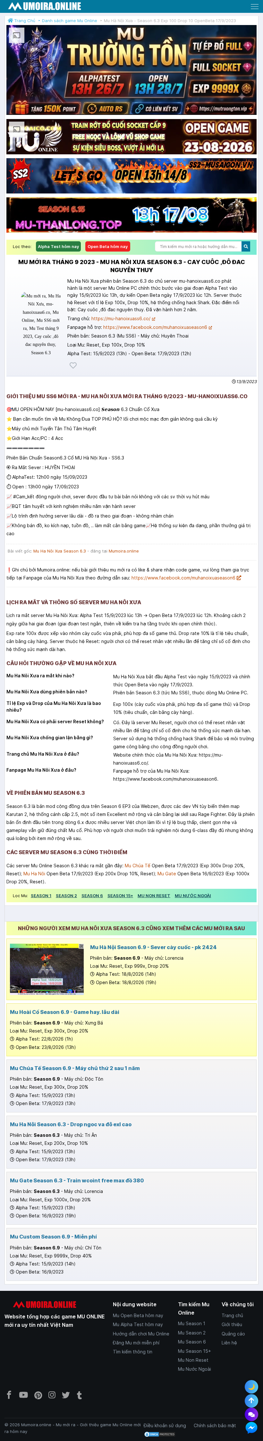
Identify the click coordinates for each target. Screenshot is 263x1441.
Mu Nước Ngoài (194, 1369)
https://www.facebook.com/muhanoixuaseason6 (155, 327)
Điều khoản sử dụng (165, 1425)
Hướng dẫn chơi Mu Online (141, 1333)
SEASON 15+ (120, 895)
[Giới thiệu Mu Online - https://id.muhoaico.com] (131, 154)
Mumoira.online (124, 550)
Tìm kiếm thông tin (132, 1351)
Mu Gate (166, 873)
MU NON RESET (154, 895)
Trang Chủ (24, 20)
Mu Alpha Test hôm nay (138, 1324)
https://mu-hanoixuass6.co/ (120, 318)
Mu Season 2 (192, 1332)
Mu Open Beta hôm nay (138, 1315)
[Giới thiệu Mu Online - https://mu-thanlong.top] (131, 232)
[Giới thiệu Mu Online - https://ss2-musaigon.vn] (131, 193)
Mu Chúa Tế (137, 865)
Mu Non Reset (193, 1360)
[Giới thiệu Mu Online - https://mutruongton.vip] (131, 114)
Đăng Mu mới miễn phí (136, 1342)
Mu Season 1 (191, 1323)
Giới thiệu (232, 1324)
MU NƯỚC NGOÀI (193, 895)
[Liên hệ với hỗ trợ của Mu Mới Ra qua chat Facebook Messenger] (251, 1428)
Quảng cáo (233, 1333)
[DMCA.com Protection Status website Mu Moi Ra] (160, 1433)
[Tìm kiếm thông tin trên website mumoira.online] (246, 246)
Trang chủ (232, 1315)
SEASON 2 (66, 895)
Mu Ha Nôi (34, 873)
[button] (255, 6)
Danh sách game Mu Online (69, 20)
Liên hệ (229, 1342)
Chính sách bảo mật (215, 1425)
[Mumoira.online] (44, 6)
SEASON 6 (92, 895)
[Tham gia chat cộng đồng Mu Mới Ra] (251, 1414)
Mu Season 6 (192, 1341)
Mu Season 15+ (194, 1351)
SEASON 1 (41, 895)
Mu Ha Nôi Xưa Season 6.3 (59, 550)
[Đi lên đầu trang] (251, 1401)
